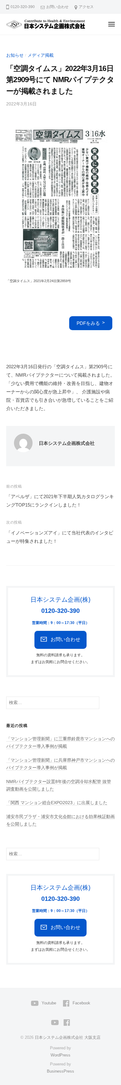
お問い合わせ (57, 7)
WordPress (60, 1055)
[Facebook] (67, 1022)
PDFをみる (88, 323)
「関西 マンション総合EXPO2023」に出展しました (56, 802)
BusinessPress (60, 1071)
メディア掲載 (41, 55)
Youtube (49, 1003)
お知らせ (15, 55)
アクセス (86, 7)
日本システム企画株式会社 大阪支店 (68, 1037)
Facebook (81, 1003)
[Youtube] (55, 1022)
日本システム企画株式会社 (67, 443)
